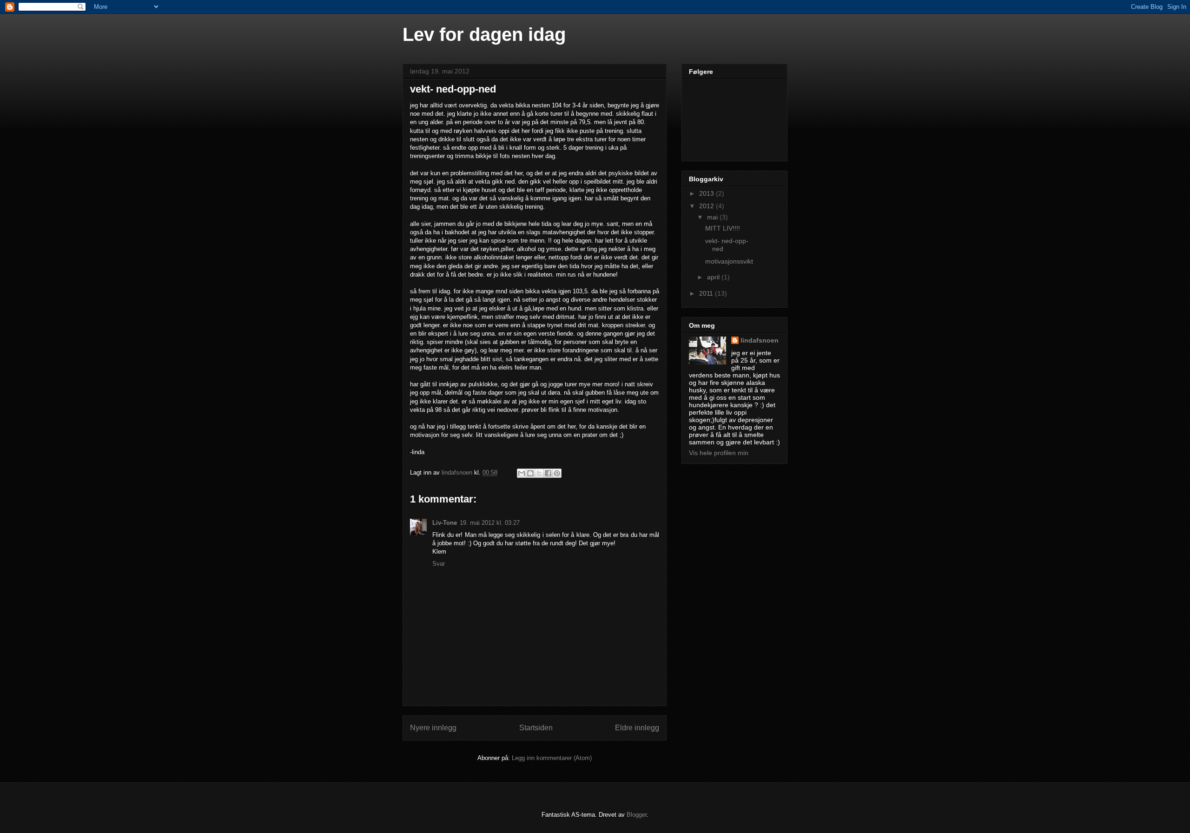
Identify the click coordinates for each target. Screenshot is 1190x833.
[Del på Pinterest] (557, 473)
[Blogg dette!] (530, 473)
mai (713, 217)
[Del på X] (539, 473)
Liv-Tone (444, 522)
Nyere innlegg (433, 728)
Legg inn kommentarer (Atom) (552, 757)
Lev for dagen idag (484, 34)
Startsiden (536, 728)
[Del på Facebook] (548, 473)
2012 (707, 206)
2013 (707, 193)
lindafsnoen (759, 340)
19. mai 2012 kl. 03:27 (490, 522)
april (714, 277)
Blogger (637, 814)
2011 (707, 293)
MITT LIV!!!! (722, 228)
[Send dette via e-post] (521, 473)
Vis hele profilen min (718, 452)
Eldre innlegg (637, 728)
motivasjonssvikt (729, 261)
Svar (438, 563)
